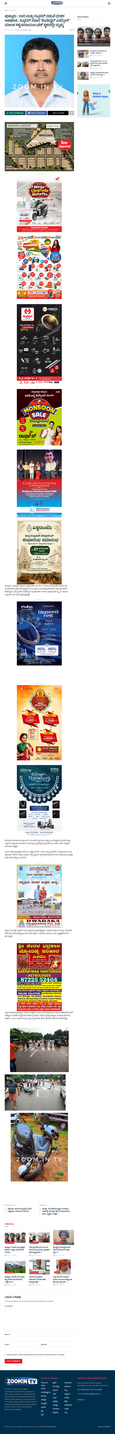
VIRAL (43, 1385)
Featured (13, 10)
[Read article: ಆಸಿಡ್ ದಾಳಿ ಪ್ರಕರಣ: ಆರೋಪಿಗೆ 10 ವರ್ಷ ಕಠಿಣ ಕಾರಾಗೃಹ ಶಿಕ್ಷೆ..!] (39, 1266)
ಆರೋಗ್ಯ (43, 1396)
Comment (9, 1306)
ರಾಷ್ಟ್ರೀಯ (67, 1394)
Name (8, 1334)
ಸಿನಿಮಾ (66, 1409)
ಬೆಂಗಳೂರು (56, 1409)
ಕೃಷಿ (42, 1411)
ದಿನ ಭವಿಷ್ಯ (56, 1386)
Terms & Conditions (104, 1426)
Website (44, 1344)
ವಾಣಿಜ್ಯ (66, 1397)
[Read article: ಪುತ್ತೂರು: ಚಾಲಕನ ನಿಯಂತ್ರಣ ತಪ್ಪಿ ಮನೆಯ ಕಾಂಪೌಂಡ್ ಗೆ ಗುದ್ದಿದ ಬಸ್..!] (15, 1266)
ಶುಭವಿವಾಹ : (68, 1405)
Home (6, 10)
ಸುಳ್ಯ (29, 30)
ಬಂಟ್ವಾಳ (55, 1405)
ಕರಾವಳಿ (43, 1407)
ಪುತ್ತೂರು (25, 30)
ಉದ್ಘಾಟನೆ (44, 1403)
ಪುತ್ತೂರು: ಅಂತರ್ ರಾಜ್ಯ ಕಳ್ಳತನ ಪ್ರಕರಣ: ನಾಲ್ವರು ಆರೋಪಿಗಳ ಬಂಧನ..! (15, 1249)
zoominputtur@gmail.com (91, 1394)
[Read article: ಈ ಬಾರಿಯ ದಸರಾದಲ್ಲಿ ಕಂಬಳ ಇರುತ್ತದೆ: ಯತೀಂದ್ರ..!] (83, 54)
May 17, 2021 (9, 30)
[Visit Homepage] (57, 3)
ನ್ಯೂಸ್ (55, 1397)
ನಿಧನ (54, 1394)
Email (7, 1344)
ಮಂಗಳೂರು (68, 1383)
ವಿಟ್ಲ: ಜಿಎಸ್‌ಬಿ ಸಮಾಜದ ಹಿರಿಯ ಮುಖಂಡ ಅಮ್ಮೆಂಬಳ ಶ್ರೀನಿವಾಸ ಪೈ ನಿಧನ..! (62, 1279)
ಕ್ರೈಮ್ (54, 1383)
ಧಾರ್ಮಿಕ (55, 1390)
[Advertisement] (38, 674)
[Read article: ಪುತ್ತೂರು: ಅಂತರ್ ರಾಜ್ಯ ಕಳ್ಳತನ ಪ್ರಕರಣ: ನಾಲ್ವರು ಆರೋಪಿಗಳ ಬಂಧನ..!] (15, 1237)
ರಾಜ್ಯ (65, 1390)
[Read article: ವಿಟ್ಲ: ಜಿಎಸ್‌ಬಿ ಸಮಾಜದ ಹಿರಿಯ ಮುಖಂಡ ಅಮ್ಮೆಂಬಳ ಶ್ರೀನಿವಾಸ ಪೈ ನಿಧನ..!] (63, 1266)
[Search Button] (109, 3)
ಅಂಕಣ (43, 1388)
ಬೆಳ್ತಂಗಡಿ (55, 1412)
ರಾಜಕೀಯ (67, 1386)
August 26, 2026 (11, 1255)
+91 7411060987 (96, 1390)
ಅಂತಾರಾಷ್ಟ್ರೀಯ (46, 1392)
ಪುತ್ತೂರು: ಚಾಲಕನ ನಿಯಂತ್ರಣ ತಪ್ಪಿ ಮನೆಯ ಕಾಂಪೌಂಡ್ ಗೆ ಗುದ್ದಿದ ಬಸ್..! (15, 1279)
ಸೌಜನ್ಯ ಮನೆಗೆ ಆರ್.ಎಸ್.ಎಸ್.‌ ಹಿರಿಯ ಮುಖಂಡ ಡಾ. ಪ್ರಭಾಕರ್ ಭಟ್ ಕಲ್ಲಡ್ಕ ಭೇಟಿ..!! (39, 1249)
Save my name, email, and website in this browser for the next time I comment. (36, 1355)
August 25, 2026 (35, 1285)
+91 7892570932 (83, 1390)
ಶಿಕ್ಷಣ (66, 1401)
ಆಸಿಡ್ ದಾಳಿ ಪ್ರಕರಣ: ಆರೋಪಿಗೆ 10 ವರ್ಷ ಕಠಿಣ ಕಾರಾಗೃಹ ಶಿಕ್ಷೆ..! (37, 1279)
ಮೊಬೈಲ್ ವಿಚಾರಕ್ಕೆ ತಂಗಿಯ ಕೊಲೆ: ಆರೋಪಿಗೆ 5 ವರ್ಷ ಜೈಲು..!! (62, 1249)
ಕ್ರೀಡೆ (42, 1414)
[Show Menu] (6, 3)
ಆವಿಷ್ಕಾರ (43, 1400)
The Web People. (51, 1426)
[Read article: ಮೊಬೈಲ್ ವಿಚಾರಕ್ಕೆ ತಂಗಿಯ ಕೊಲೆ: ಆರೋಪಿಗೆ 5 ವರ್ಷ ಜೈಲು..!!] (63, 1237)
